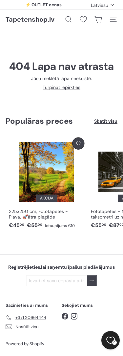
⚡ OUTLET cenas (43, 5)
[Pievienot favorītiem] (78, 143)
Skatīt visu (105, 121)
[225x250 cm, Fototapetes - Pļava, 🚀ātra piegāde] (46, 183)
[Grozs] (98, 19)
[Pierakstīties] (92, 280)
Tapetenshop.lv (30, 19)
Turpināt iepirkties (61, 87)
